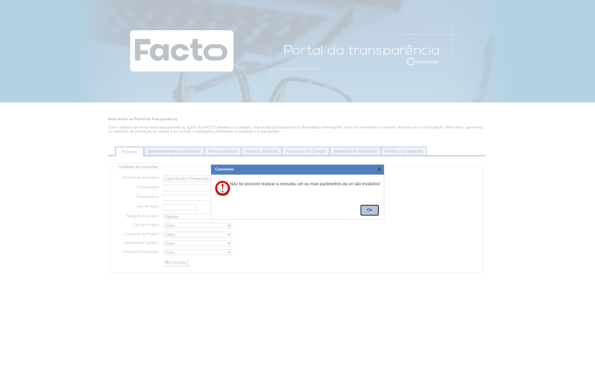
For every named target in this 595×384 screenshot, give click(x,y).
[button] (379, 169)
